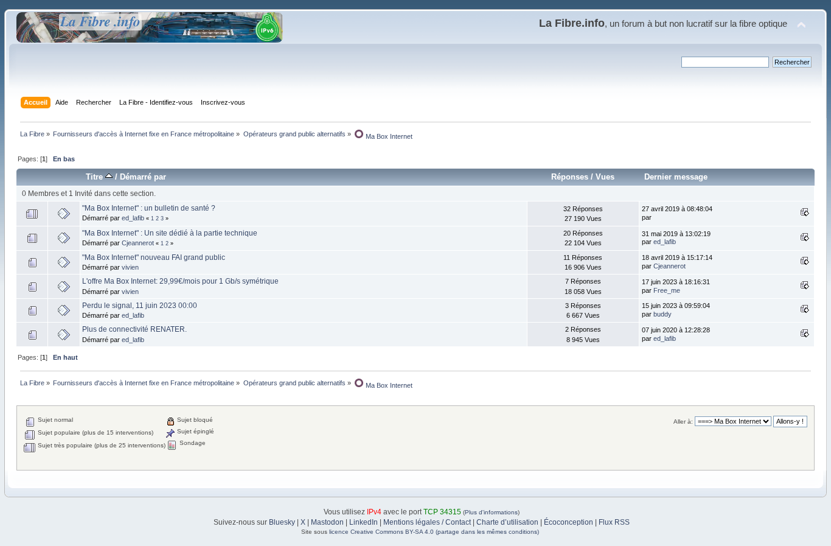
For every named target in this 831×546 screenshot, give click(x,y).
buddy (662, 314)
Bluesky (282, 522)
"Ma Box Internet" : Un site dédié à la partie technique (169, 233)
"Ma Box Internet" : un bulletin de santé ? (148, 208)
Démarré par (143, 176)
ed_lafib (133, 218)
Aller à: (683, 421)
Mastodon (327, 522)
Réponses (569, 176)
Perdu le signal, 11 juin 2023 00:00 (139, 305)
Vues (605, 176)
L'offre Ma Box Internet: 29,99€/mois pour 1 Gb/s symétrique (180, 281)
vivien (130, 267)
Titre (95, 176)
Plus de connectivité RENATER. (134, 329)
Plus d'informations (491, 512)
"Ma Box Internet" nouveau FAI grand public (153, 257)
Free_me (666, 290)
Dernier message (676, 176)
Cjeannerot (138, 243)
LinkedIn (363, 522)
